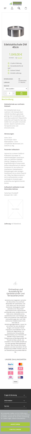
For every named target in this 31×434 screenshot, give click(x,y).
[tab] (15, 395)
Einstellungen (15, 429)
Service (6, 406)
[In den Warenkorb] (21, 93)
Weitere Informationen (18, 418)
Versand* (20, 57)
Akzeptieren (15, 424)
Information (8, 400)
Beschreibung (7, 99)
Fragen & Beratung (10, 395)
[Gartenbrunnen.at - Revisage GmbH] (15, 3)
